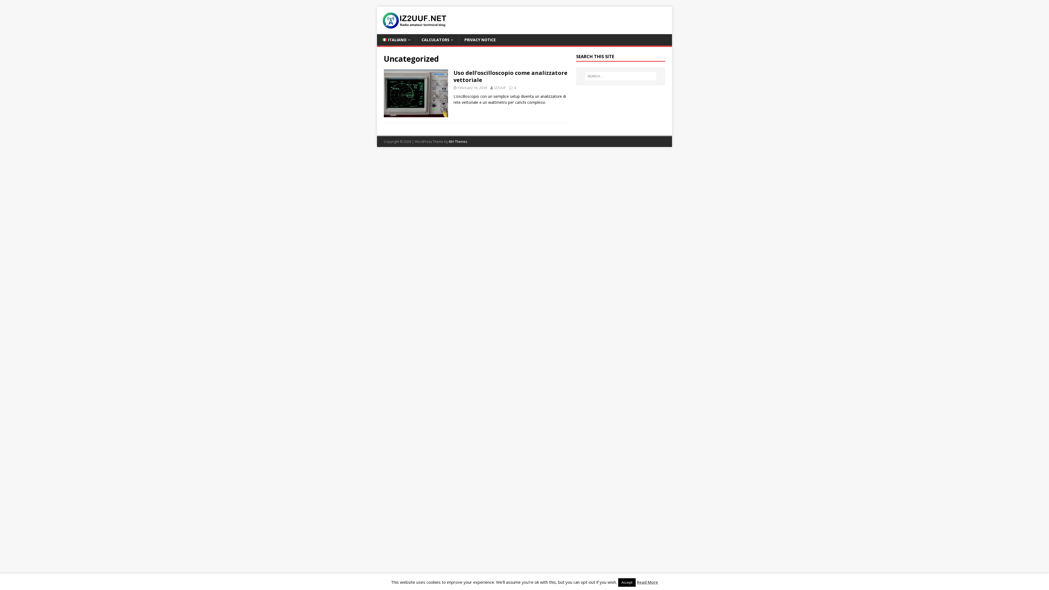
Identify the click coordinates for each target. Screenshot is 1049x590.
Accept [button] (626, 582)
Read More (647, 582)
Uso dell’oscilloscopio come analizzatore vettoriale (510, 76)
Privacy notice (480, 39)
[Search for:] (621, 76)
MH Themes (458, 141)
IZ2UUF (500, 87)
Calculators (435, 39)
